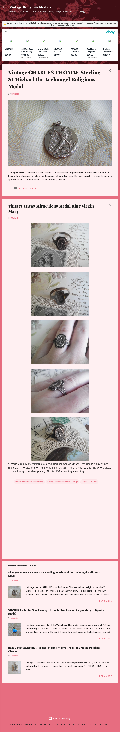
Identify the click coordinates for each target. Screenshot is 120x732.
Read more (105, 601)
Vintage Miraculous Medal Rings (62, 481)
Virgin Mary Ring (89, 481)
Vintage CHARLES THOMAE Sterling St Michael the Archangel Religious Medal (54, 79)
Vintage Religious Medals (30, 7)
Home (82, 12)
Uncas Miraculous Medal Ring (29, 481)
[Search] (116, 8)
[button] (110, 71)
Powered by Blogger (62, 718)
